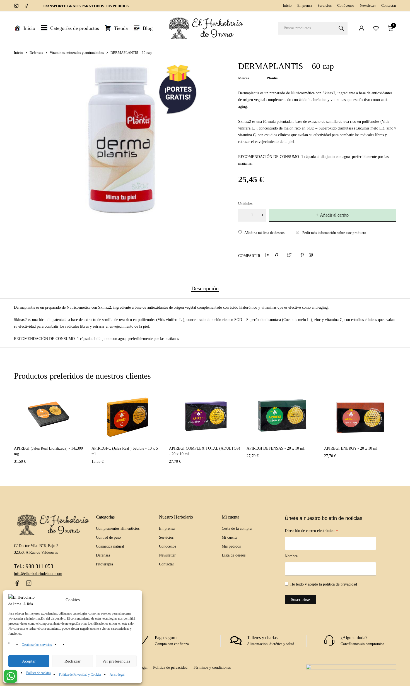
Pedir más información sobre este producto (334, 233)
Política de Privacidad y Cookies (80, 675)
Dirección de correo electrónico (312, 531)
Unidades (245, 204)
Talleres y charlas (262, 637)
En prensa (304, 5)
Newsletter (368, 5)
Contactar (388, 5)
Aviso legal (117, 675)
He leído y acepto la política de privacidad (323, 584)
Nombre (291, 556)
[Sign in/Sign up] (361, 28)
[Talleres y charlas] (236, 640)
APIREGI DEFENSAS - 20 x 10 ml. (276, 448)
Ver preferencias (116, 661)
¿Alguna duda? (354, 637)
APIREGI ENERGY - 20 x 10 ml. (351, 448)
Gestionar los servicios (37, 645)
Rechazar (72, 661)
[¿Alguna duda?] (329, 640)
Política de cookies (38, 673)
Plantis (272, 78)
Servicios (325, 5)
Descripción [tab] (205, 288)
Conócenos (345, 5)
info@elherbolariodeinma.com (38, 574)
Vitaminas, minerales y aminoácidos (77, 53)
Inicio (287, 5)
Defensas (36, 53)
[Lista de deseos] (376, 28)
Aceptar (29, 661)
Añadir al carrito (334, 215)
